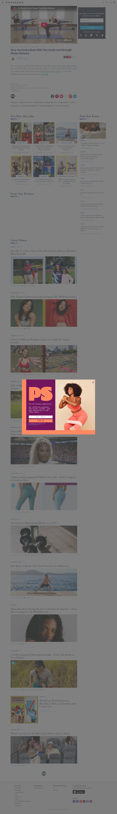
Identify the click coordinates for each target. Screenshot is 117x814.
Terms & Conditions (34, 424)
